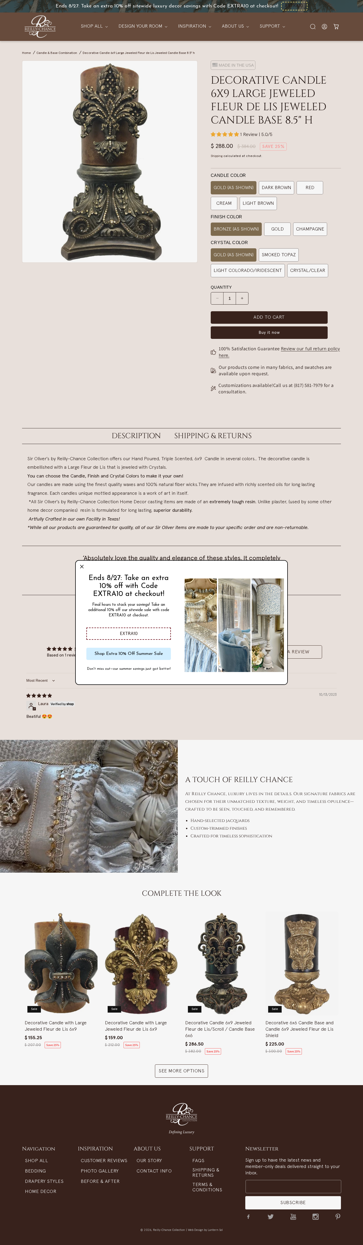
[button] (128, 634)
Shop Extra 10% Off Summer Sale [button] (129, 653)
